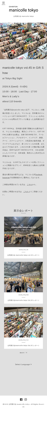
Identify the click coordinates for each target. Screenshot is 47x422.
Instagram (6, 178)
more (23, 352)
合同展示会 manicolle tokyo (19, 404)
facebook (39, 174)
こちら (29, 184)
